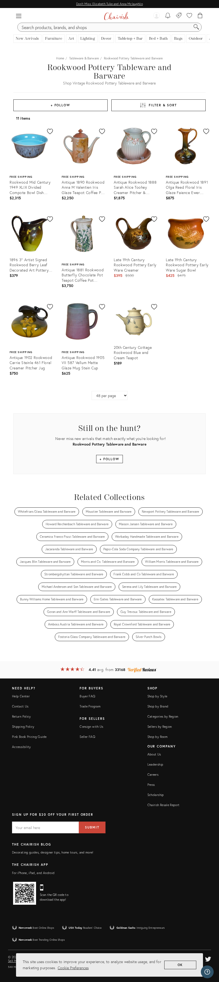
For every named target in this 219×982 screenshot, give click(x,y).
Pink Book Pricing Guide (29, 737)
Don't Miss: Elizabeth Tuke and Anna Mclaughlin (109, 4)
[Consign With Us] (178, 16)
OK (180, 965)
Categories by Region (162, 716)
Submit (92, 827)
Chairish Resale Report (163, 805)
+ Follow (60, 105)
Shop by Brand (158, 706)
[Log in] (156, 16)
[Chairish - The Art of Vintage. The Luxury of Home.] (116, 16)
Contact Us (20, 706)
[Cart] (200, 16)
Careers (153, 775)
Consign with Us (91, 727)
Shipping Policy (23, 727)
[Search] (196, 27)
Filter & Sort (163, 105)
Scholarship (155, 795)
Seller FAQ (87, 737)
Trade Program (90, 706)
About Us (154, 754)
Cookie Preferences (73, 967)
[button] (18, 16)
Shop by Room (157, 737)
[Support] (207, 971)
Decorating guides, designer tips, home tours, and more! (52, 852)
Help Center (21, 696)
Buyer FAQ (87, 696)
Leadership (155, 764)
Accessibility (21, 747)
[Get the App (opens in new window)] (24, 893)
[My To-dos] (167, 16)
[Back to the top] (208, 954)
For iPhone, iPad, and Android (33, 873)
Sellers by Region (159, 727)
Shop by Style (157, 696)
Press (151, 785)
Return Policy (21, 716)
